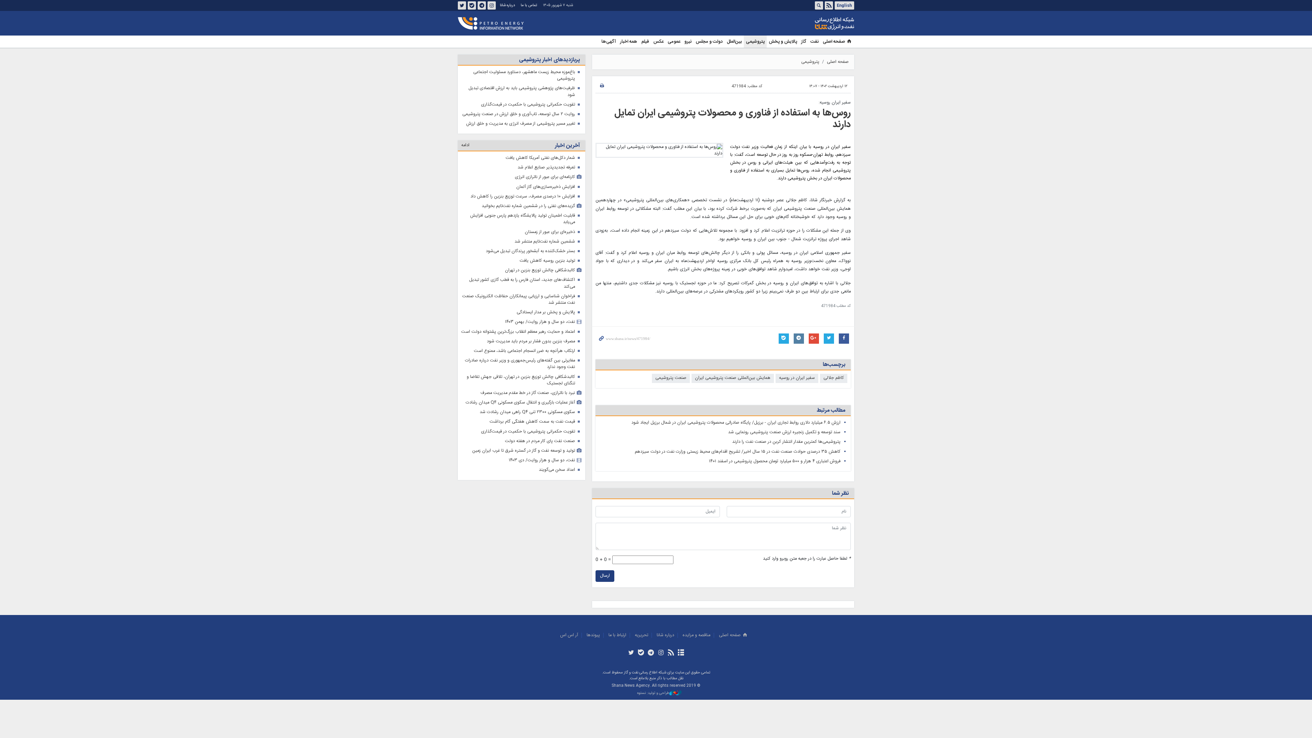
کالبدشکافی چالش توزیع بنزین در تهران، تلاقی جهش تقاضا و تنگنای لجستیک (521, 380)
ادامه (465, 145)
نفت (814, 41)
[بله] (641, 653)
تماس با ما (529, 5)
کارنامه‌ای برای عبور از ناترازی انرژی (545, 177)
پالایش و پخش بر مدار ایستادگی (546, 312)
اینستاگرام (492, 5)
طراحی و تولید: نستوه (653, 693)
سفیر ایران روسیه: (835, 102)
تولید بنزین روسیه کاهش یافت (547, 261)
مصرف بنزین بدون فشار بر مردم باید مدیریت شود (531, 341)
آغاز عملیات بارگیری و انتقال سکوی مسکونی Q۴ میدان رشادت (520, 402)
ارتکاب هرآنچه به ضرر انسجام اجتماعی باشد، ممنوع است (524, 351)
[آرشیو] (680, 653)
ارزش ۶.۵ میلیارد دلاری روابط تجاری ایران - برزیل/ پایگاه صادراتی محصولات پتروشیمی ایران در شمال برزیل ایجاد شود (735, 423)
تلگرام (482, 5)
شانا (811, 24)
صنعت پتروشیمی (670, 378)
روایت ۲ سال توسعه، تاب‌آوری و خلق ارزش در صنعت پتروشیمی (518, 114)
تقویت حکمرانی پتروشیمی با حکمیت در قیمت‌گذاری (528, 104)
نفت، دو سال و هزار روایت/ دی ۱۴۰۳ (542, 460)
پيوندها (593, 635)
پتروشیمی (755, 41)
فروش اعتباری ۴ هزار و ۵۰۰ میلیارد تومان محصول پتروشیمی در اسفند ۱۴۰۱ (774, 461)
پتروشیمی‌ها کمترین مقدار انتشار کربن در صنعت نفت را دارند (786, 442)
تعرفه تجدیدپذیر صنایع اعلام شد (546, 167)
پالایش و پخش (783, 41)
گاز (803, 41)
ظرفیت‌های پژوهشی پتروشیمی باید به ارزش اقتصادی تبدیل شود (521, 91)
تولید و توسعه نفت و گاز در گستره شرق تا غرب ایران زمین (523, 451)
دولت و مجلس (709, 41)
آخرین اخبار (567, 145)
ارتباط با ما (617, 635)
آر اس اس (569, 635)
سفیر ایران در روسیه (797, 378)
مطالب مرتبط (831, 410)
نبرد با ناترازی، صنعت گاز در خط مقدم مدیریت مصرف (527, 393)
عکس (658, 41)
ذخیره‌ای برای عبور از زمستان (550, 232)
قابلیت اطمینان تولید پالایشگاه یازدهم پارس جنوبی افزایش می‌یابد (522, 219)
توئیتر (462, 5)
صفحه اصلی (834, 41)
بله (472, 5)
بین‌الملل (734, 41)
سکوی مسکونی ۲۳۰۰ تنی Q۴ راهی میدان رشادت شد (527, 412)
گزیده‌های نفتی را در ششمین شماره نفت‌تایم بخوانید (528, 206)
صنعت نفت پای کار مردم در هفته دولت (540, 441)
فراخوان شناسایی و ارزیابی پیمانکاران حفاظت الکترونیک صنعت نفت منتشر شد (518, 299)
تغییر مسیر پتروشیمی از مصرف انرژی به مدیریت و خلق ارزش (520, 124)
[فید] (671, 653)
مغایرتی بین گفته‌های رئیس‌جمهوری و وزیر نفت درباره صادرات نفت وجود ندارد (520, 363)
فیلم (645, 41)
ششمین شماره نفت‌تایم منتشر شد (545, 241)
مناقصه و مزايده (696, 635)
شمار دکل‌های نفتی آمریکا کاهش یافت (540, 158)
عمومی (674, 41)
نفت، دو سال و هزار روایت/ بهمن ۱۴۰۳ (540, 322)
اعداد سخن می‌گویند (557, 470)
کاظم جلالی (833, 378)
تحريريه (641, 635)
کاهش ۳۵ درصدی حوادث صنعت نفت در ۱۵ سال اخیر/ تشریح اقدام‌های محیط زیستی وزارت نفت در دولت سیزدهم (737, 452)
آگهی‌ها (608, 41)
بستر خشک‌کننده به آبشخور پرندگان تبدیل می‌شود (530, 251)
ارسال (605, 575)
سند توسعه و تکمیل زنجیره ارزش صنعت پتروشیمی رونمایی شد (783, 432)
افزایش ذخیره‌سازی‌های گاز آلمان (545, 187)
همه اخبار (628, 41)
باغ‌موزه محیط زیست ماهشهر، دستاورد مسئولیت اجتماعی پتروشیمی (524, 75)
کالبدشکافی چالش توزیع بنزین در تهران (540, 270)
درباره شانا (507, 5)
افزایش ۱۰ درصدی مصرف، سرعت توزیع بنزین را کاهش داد (522, 196)
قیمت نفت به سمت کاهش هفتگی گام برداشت (532, 422)
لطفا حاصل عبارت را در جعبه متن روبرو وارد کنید (807, 559)
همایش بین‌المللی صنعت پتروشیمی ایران (732, 378)
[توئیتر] (631, 653)
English (844, 5)
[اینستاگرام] (661, 653)
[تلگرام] (651, 653)
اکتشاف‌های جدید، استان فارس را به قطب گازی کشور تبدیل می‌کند (522, 283)
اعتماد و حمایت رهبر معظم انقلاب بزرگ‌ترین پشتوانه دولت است (518, 332)
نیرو (688, 41)
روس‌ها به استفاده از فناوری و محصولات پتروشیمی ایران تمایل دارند (732, 119)
